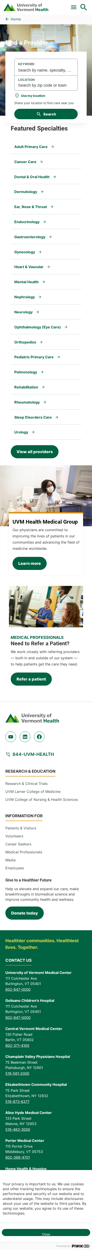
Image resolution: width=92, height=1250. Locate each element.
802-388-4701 (17, 1157)
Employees (14, 868)
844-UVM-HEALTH (33, 754)
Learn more (29, 563)
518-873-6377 (17, 1101)
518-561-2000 (17, 1073)
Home (16, 19)
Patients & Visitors (20, 828)
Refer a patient (31, 679)
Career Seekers (18, 844)
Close (46, 1234)
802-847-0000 (18, 989)
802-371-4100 (17, 1045)
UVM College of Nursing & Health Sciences (41, 799)
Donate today (24, 913)
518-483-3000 (17, 1129)
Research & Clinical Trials (26, 783)
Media (10, 860)
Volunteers (14, 836)
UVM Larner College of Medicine (33, 791)
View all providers (35, 451)
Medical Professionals (23, 852)
